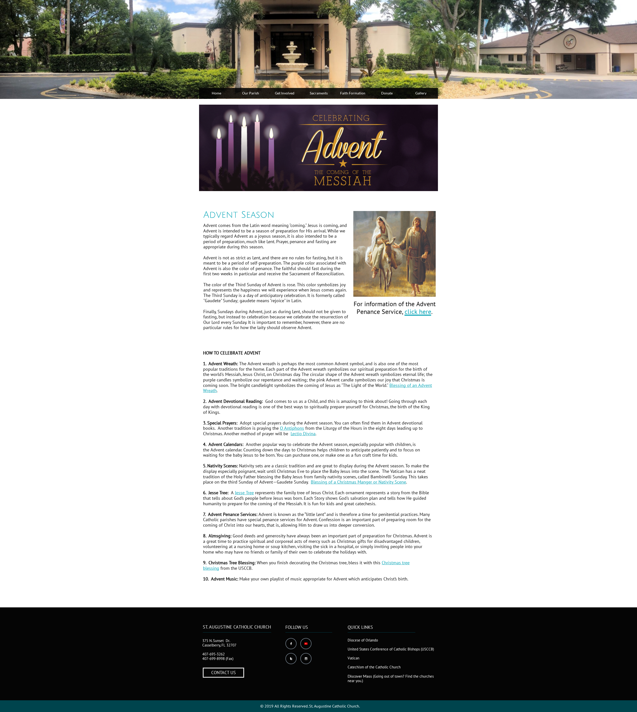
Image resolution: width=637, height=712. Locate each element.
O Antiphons (292, 428)
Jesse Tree (244, 493)
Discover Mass (360, 676)
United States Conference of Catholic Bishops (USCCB (390, 649)
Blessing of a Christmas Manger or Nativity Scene (358, 482)
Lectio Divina (303, 433)
